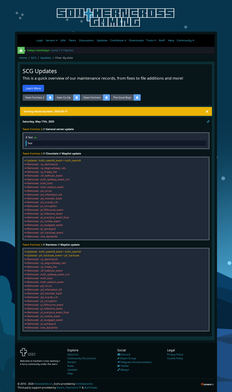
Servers (51, 40)
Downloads (136, 40)
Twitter (124, 366)
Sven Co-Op (64, 97)
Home (23, 57)
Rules (70, 366)
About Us (72, 354)
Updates (102, 40)
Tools (150, 40)
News (72, 40)
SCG (33, 57)
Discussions (86, 40)
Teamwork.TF (73, 387)
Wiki (63, 40)
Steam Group (127, 358)
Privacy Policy (175, 354)
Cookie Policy (175, 358)
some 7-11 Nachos (62, 50)
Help (171, 40)
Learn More (33, 88)
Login (39, 40)
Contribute (117, 40)
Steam (60, 387)
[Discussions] (50, 97)
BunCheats (90, 387)
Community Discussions (81, 358)
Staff (162, 40)
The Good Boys (122, 97)
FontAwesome (84, 384)
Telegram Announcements (135, 362)
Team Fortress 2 (34, 97)
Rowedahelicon (43, 384)
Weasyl (124, 369)
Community (184, 40)
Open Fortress (92, 97)
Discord (125, 354)
